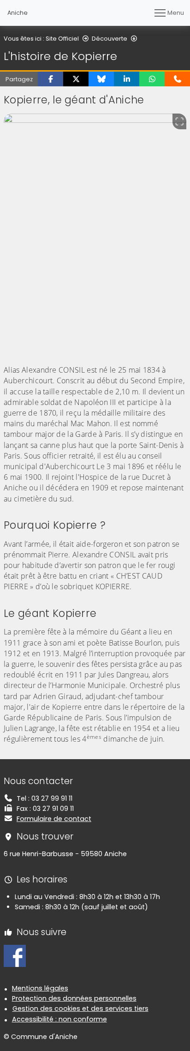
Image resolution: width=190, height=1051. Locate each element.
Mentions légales (40, 988)
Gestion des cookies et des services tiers (80, 1008)
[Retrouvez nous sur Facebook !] (15, 955)
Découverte (109, 38)
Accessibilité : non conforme (59, 1019)
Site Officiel (62, 38)
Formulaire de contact (54, 818)
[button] (50, 79)
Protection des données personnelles (74, 998)
